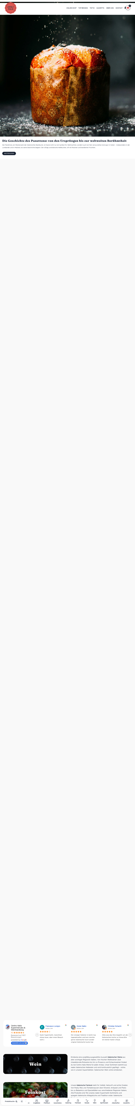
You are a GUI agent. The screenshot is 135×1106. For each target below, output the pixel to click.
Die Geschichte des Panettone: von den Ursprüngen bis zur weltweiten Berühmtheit (64, 142)
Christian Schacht (114, 1028)
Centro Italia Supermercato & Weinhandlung (18, 1030)
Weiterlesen (9, 155)
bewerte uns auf (18, 1045)
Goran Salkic (81, 1028)
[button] (131, 1101)
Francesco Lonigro (52, 1028)
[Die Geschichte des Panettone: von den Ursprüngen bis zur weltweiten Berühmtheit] (67, 71)
